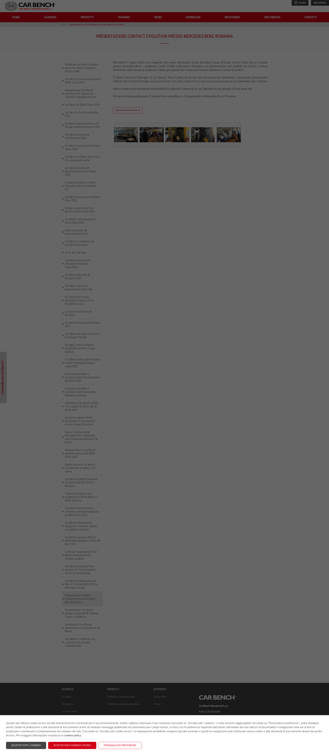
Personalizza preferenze (120, 745)
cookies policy (72, 735)
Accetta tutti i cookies (26, 745)
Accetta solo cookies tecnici (72, 745)
